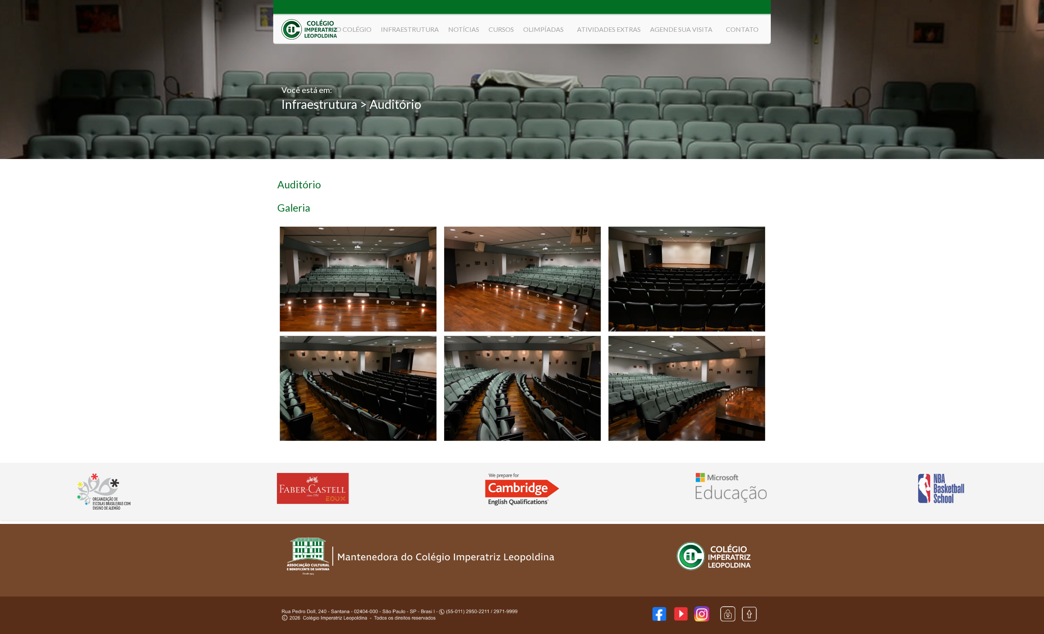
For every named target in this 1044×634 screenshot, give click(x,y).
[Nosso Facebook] (659, 618)
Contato (742, 29)
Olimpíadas (543, 29)
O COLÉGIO (354, 29)
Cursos (501, 29)
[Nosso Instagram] (701, 619)
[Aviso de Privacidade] (727, 619)
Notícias (463, 29)
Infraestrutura (410, 29)
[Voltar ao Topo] (749, 619)
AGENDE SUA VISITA (681, 29)
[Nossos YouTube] (681, 618)
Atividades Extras (609, 29)
